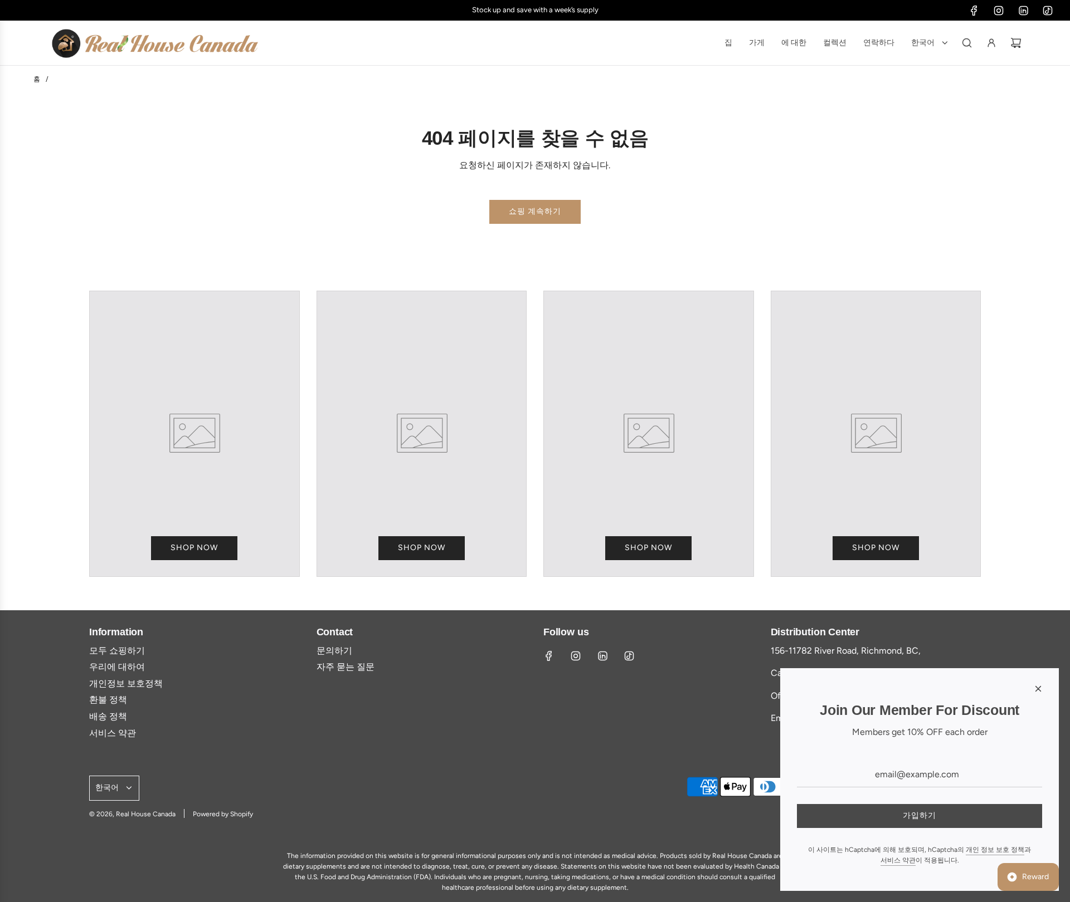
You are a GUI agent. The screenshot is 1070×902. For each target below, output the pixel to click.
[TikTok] (1047, 10)
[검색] (967, 43)
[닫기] (1038, 688)
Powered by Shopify (223, 814)
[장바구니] (1016, 43)
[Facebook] (974, 10)
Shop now (194, 547)
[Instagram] (998, 10)
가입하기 (919, 815)
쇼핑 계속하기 (535, 211)
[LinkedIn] (1023, 10)
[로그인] (991, 43)
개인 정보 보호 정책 (995, 850)
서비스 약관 (898, 860)
